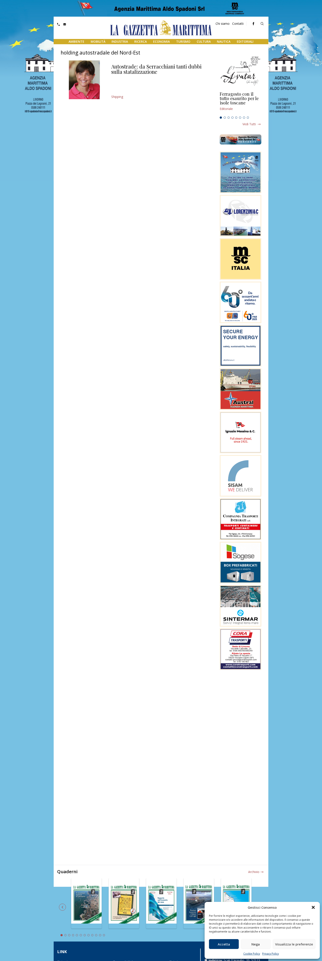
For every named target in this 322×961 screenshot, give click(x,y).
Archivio (253, 872)
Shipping (117, 97)
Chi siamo (223, 23)
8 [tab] (248, 117)
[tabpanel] (240, 103)
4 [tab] (232, 117)
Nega (255, 944)
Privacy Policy (270, 954)
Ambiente (76, 41)
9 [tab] (92, 935)
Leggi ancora (240, 103)
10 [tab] (96, 935)
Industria (119, 41)
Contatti (238, 23)
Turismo (183, 41)
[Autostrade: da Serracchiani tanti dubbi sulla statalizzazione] (84, 79)
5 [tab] (236, 117)
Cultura (204, 41)
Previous (62, 907)
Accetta (224, 944)
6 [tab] (240, 117)
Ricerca (140, 41)
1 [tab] (221, 117)
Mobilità (98, 41)
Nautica (223, 41)
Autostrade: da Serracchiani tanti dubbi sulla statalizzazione (156, 69)
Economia (161, 41)
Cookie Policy (251, 954)
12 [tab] (104, 935)
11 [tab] (100, 935)
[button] (313, 907)
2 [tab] (225, 117)
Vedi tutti (249, 124)
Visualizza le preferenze (294, 944)
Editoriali (245, 41)
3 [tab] (229, 117)
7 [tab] (244, 117)
